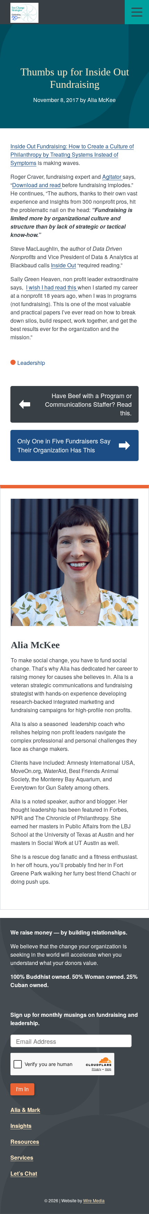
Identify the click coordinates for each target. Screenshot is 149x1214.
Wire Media (94, 1200)
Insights (21, 1126)
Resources (24, 1142)
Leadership (31, 363)
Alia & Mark (25, 1110)
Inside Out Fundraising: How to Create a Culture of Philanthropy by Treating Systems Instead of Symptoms (72, 154)
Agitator (112, 177)
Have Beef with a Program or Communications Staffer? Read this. (88, 404)
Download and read (37, 185)
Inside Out (63, 265)
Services (21, 1157)
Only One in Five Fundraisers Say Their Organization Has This (64, 445)
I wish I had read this (52, 287)
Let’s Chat (23, 1173)
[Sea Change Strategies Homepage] (24, 12)
